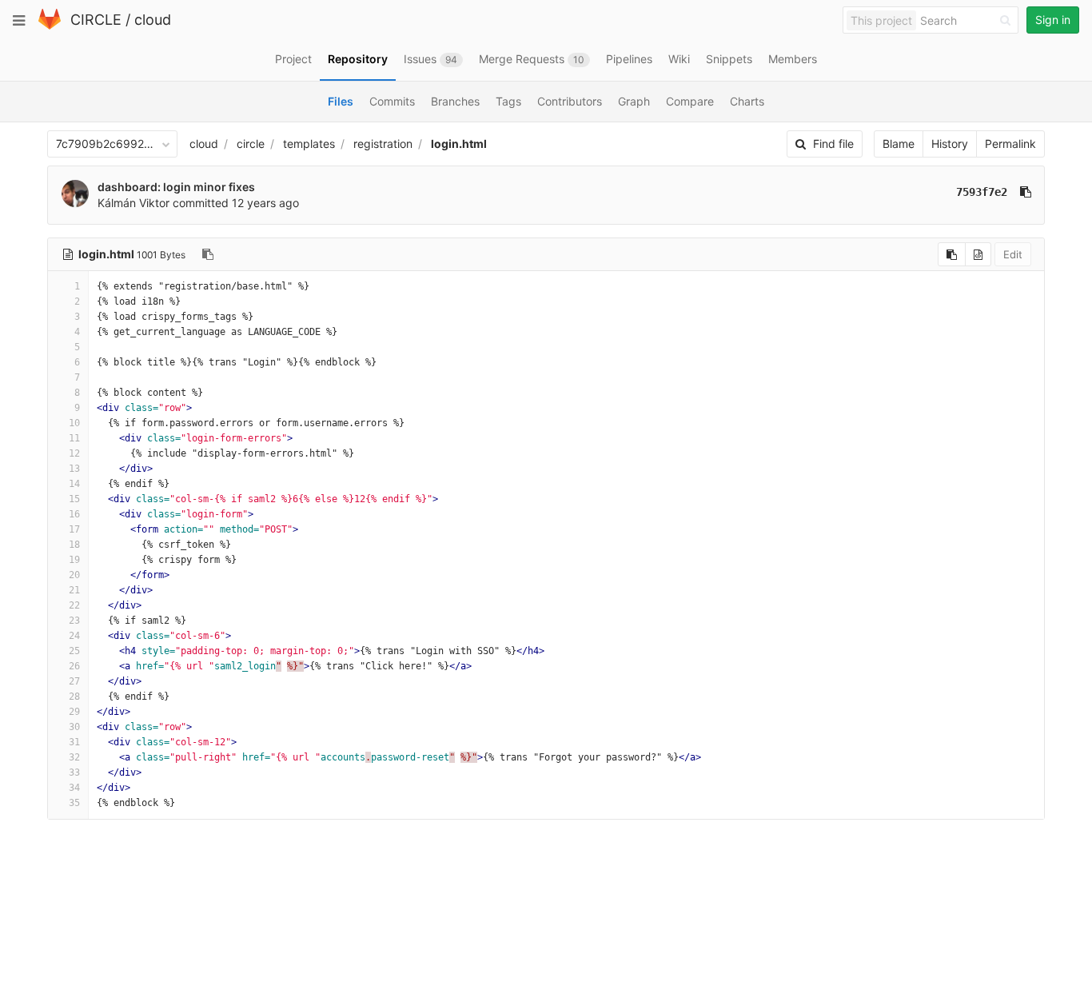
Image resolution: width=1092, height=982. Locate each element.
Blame (899, 143)
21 (74, 590)
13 (74, 468)
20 (74, 575)
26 (74, 666)
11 (74, 438)
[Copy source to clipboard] (952, 254)
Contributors (569, 101)
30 (74, 727)
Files (340, 101)
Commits (392, 101)
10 (74, 423)
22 (74, 605)
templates (309, 143)
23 (74, 620)
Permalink (1010, 143)
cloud (152, 19)
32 (74, 757)
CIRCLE (96, 19)
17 (74, 529)
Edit (1012, 254)
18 (74, 544)
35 (74, 802)
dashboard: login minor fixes (176, 187)
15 (74, 499)
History (949, 143)
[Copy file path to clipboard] (207, 254)
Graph (634, 101)
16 (74, 514)
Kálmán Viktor (133, 203)
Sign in (1052, 19)
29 (74, 711)
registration (382, 143)
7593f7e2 (981, 192)
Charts (747, 101)
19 (74, 559)
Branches (455, 101)
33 (74, 772)
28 (74, 696)
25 (74, 651)
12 (74, 453)
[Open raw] (978, 254)
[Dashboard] (49, 26)
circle (251, 143)
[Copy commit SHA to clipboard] (1025, 192)
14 (74, 483)
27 (74, 681)
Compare (690, 101)
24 (74, 635)
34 (74, 787)
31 (74, 742)
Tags (508, 101)
